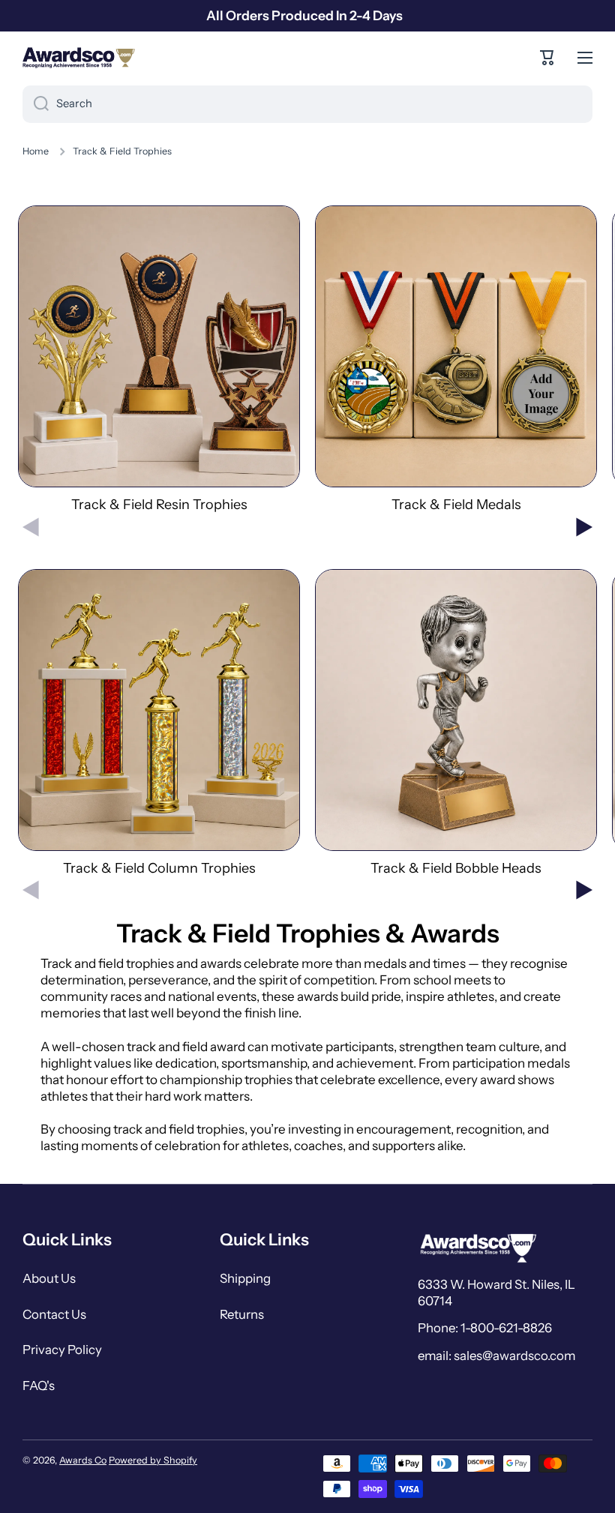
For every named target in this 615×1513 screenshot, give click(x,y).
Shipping (245, 1278)
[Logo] (78, 57)
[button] (547, 57)
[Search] (35, 104)
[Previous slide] (31, 527)
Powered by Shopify (153, 1460)
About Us (49, 1278)
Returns (242, 1314)
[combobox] (307, 104)
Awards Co (82, 1460)
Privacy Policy (62, 1349)
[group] (159, 359)
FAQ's (38, 1385)
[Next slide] (584, 527)
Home (35, 151)
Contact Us (54, 1314)
